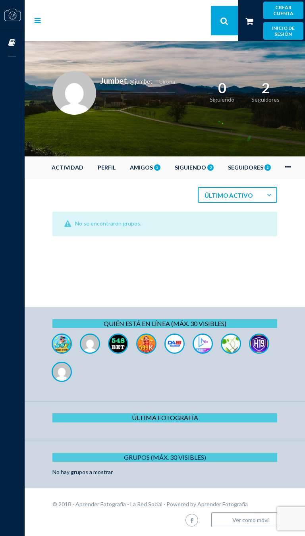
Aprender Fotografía (222, 504)
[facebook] (191, 520)
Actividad (67, 167)
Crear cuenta (283, 10)
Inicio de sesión (283, 31)
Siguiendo (193, 167)
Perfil (107, 167)
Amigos (144, 167)
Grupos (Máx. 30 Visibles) (165, 457)
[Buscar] (224, 20)
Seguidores (248, 167)
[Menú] (38, 20)
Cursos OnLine (12, 43)
